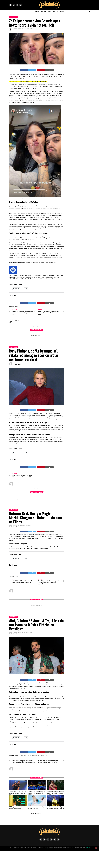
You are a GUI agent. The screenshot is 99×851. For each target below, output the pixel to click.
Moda (54, 11)
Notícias (37, 11)
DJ (28, 755)
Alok (20, 755)
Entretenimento (60, 11)
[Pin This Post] (41, 70)
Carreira (25, 755)
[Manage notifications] (96, 848)
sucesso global (44, 755)
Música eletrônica (34, 755)
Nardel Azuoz (17, 364)
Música (49, 11)
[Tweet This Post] (32, 70)
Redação (16, 30)
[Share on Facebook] (24, 70)
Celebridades (43, 11)
